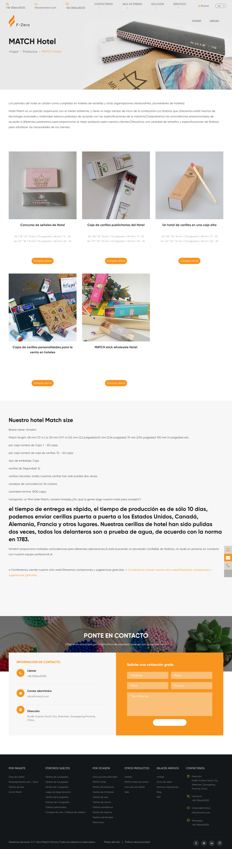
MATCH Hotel (51, 51)
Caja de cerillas (16, 777)
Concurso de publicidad (105, 777)
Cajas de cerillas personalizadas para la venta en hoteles (43, 349)
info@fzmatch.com (45, 7)
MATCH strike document (137, 782)
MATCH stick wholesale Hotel (116, 347)
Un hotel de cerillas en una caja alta (189, 225)
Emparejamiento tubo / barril (23, 782)
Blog (159, 792)
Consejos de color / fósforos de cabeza (65, 812)
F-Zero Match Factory (46, 841)
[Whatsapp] (228, 550)
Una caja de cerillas (135, 787)
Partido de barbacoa (103, 787)
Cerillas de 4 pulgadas (56, 787)
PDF (159, 797)
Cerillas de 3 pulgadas (56, 782)
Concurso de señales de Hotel (42, 225)
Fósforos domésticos (103, 807)
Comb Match (15, 792)
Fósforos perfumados (55, 807)
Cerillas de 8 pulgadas (56, 797)
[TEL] (228, 565)
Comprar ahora (43, 260)
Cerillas (128, 777)
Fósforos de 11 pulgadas (57, 802)
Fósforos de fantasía (103, 817)
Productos (30, 51)
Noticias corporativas (167, 787)
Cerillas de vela (100, 797)
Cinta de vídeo (164, 782)
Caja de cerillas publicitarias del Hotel (116, 225)
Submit (170, 722)
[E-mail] (228, 557)
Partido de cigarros (102, 812)
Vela (127, 792)
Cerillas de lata (16, 787)
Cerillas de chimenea (103, 792)
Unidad (214, 20)
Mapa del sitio (112, 841)
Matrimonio (98, 822)
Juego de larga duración (58, 792)
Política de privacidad (137, 841)
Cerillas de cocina (102, 802)
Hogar (196, 20)
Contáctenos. (195, 768)
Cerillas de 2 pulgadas (56, 777)
